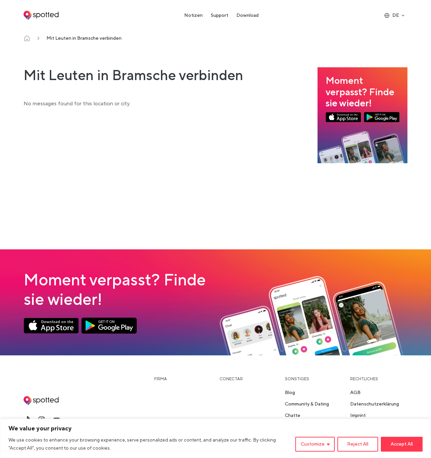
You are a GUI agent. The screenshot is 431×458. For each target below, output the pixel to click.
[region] (215, 438)
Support (219, 15)
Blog (290, 393)
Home (27, 38)
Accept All (402, 444)
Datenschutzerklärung (374, 404)
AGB (355, 393)
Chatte (292, 416)
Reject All (357, 444)
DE (395, 15)
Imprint (358, 416)
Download (247, 15)
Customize (313, 444)
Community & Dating (307, 404)
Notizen (193, 15)
